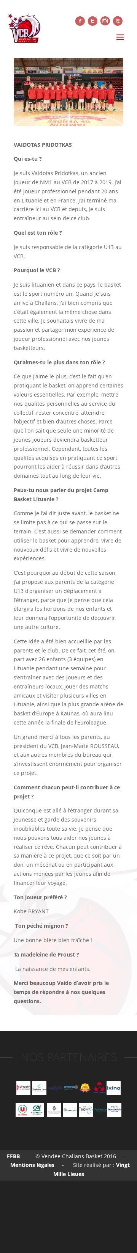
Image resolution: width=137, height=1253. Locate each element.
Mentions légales (31, 1164)
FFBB (13, 1156)
